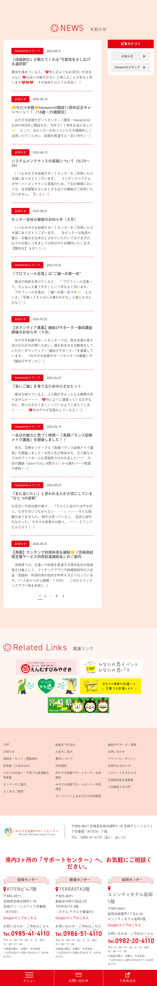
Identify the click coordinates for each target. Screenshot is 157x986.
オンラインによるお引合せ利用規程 (78, 796)
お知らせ (20, 99)
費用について (64, 758)
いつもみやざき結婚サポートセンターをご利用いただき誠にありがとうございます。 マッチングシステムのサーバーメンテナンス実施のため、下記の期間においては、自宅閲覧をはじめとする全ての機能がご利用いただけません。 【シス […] (52, 184)
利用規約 (61, 765)
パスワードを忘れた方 (122, 772)
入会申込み (127, 980)
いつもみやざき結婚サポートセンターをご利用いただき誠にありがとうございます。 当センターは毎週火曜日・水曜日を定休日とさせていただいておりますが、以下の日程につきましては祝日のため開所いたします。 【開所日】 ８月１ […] (52, 238)
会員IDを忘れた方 (119, 765)
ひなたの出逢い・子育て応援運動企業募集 (26, 775)
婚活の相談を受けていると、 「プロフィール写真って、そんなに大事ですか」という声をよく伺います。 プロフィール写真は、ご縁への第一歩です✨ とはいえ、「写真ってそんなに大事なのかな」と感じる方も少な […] (51, 292)
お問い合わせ (78, 980)
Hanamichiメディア (27, 50)
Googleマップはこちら (20, 918)
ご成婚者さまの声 (119, 786)
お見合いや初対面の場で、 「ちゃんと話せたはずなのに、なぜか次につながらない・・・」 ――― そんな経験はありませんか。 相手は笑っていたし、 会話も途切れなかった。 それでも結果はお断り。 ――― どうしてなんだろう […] (51, 516)
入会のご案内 (64, 751)
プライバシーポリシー (122, 758)
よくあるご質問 (13, 791)
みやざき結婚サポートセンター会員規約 (78, 775)
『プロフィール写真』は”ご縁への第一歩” (46, 273)
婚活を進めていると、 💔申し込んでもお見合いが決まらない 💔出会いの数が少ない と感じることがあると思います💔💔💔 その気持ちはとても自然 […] (51, 77)
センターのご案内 (14, 784)
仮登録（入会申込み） (17, 765)
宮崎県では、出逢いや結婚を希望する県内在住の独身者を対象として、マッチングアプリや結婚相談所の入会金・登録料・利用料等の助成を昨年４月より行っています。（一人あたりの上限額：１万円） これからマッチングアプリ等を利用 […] (52, 575)
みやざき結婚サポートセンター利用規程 (78, 786)
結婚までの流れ (65, 744)
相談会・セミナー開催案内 (20, 758)
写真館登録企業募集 (120, 779)
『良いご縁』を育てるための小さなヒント (46, 386)
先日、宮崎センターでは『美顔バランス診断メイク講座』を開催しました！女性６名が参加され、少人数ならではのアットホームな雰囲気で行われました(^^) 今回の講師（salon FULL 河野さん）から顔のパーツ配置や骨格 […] (52, 458)
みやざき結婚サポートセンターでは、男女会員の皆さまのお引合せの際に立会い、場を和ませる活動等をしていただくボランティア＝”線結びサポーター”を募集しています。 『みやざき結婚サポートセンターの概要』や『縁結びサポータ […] (52, 351)
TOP (6, 744)
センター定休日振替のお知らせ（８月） (44, 219)
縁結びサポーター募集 (122, 744)
